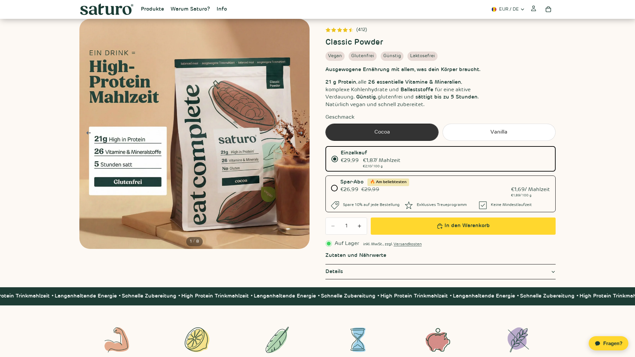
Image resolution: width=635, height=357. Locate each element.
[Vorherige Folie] (86, 134)
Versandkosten (408, 244)
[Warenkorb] (548, 9)
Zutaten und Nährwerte (355, 255)
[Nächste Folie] (302, 134)
